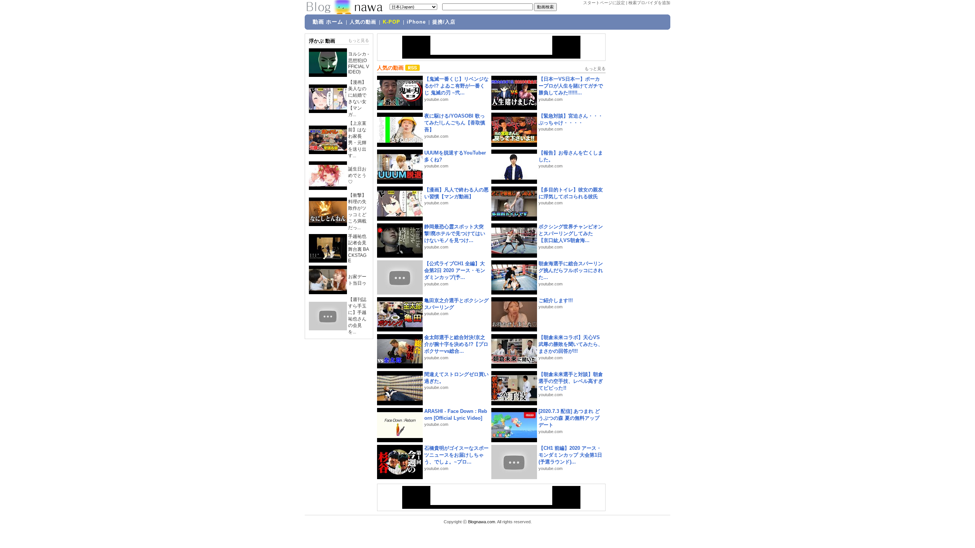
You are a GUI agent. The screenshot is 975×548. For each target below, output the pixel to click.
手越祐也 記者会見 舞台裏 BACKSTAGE (358, 248)
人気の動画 (363, 22)
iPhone (416, 22)
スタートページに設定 (604, 2)
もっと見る (358, 40)
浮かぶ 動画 (322, 41)
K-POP (391, 22)
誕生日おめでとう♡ (357, 175)
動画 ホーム (328, 22)
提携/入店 (444, 22)
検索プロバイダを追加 (649, 2)
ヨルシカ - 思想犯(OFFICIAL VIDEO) (358, 63)
